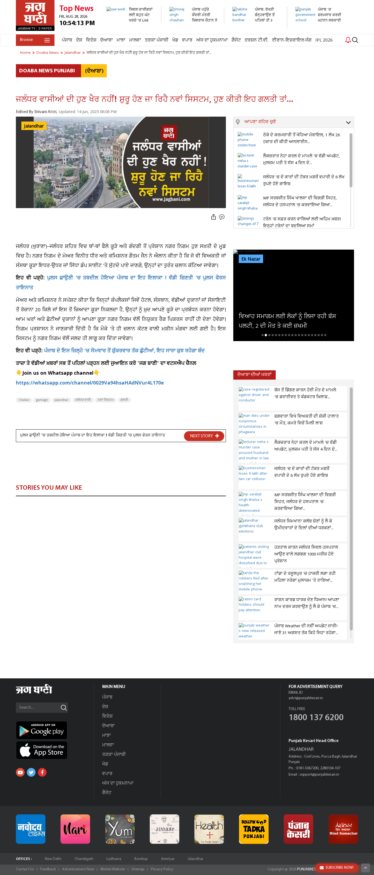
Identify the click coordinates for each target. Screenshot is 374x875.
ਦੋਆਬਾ (106, 40)
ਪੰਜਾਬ (67, 40)
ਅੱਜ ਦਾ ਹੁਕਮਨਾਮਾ (212, 40)
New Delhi (53, 859)
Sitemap (138, 869)
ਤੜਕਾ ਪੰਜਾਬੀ (156, 40)
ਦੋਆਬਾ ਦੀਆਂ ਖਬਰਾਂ (254, 375)
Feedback (48, 869)
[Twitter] (31, 772)
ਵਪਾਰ (187, 40)
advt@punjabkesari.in (306, 698)
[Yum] (120, 829)
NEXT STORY (202, 436)
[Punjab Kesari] (298, 829)
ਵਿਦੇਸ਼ (91, 40)
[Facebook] (42, 772)
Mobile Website (112, 869)
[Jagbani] (41, 693)
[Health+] (209, 829)
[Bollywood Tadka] (254, 829)
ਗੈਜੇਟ (236, 40)
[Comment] (222, 217)
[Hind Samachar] (343, 829)
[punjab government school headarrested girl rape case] (319, 31)
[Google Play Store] (55, 730)
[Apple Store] (55, 750)
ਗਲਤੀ (124, 400)
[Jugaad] (164, 829)
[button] (299, 122)
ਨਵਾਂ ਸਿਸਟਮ (106, 400)
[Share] (213, 217)
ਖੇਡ (175, 40)
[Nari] (75, 829)
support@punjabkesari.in (319, 775)
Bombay (141, 859)
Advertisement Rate (78, 869)
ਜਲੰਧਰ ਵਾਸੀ (83, 400)
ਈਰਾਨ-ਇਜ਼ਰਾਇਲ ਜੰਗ (292, 40)
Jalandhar (61, 400)
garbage (42, 400)
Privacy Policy (162, 869)
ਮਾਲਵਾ (135, 40)
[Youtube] (20, 772)
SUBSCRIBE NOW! (339, 868)
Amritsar (167, 859)
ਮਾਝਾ (121, 40)
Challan (24, 400)
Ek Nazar (250, 259)
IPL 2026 (324, 40)
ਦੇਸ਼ (79, 40)
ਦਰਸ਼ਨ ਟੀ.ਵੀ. (256, 40)
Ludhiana (114, 859)
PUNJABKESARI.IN (311, 869)
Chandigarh (83, 859)
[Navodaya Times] (30, 829)
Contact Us (25, 869)
